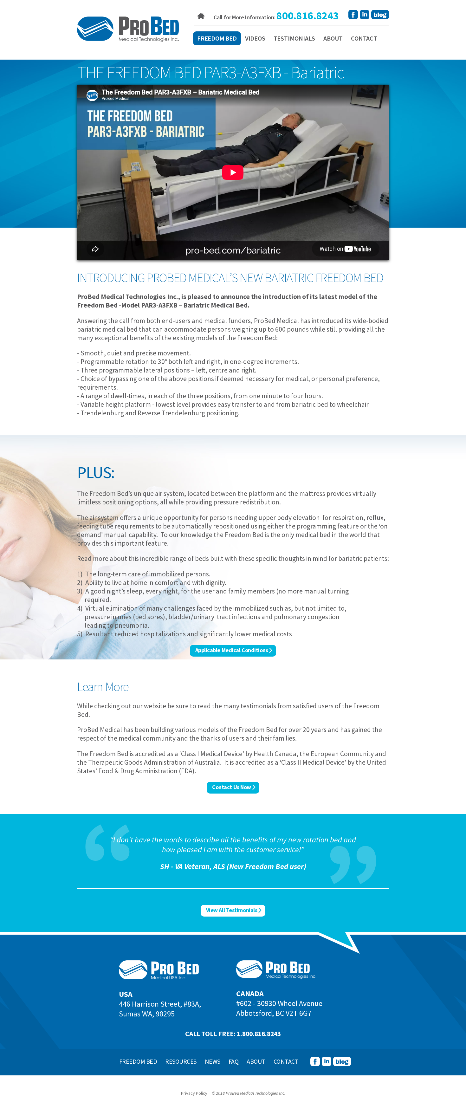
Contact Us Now (231, 787)
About (333, 38)
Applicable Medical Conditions (231, 650)
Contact (364, 38)
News (212, 1061)
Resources (181, 1061)
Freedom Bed (217, 38)
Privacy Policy (194, 1093)
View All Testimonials (231, 910)
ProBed (128, 29)
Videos (255, 38)
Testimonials (294, 38)
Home (201, 16)
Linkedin (364, 14)
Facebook (353, 14)
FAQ (234, 1061)
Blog (380, 14)
